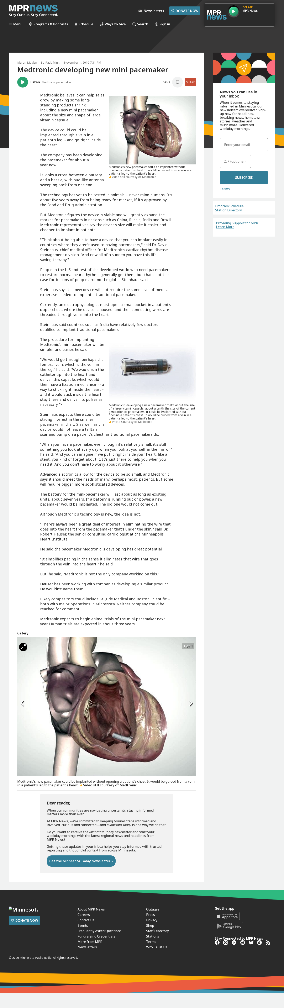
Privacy (151, 920)
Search (142, 24)
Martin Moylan (27, 62)
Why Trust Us (156, 947)
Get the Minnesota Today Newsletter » (81, 861)
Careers (84, 914)
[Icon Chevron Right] (191, 703)
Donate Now (184, 10)
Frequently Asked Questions (99, 931)
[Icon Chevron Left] (22, 703)
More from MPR (90, 941)
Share (190, 82)
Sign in (164, 24)
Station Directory (228, 210)
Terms (225, 189)
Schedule (86, 24)
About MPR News (91, 909)
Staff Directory (157, 931)
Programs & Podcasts (50, 24)
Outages (152, 909)
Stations (152, 936)
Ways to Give (115, 24)
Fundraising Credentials (96, 936)
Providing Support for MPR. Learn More (237, 225)
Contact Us (86, 920)
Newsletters (87, 947)
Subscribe (244, 177)
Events (83, 925)
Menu (17, 24)
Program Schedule (229, 206)
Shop (150, 925)
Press (150, 914)
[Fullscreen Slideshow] (23, 647)
